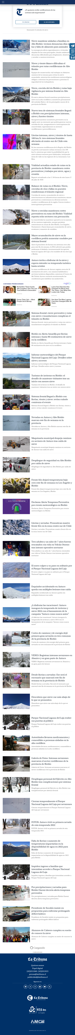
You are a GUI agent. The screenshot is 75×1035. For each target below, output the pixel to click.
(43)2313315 (43, 971)
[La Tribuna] (37, 998)
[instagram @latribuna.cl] (35, 987)
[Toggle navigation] (3, 2)
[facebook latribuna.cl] (26, 987)
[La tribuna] (37, 959)
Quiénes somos (37, 965)
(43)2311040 (32, 971)
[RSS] (49, 987)
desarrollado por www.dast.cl (37, 1030)
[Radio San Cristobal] (37, 1010)
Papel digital (37, 968)
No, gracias (25, 22)
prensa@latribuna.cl (37, 974)
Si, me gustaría (49, 22)
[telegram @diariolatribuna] (40, 987)
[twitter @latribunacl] (30, 987)
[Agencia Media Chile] (37, 1022)
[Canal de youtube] (45, 987)
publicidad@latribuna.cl (38, 977)
